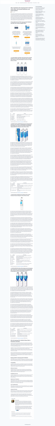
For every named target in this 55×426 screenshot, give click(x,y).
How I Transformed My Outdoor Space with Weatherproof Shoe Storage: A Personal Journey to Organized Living (40, 39)
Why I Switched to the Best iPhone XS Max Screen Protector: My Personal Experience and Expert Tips (40, 8)
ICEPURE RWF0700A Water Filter (17, 268)
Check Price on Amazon (16, 36)
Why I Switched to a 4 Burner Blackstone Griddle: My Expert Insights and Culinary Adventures (40, 12)
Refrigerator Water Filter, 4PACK (23, 126)
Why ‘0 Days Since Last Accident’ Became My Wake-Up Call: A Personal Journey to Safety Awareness (22, 416)
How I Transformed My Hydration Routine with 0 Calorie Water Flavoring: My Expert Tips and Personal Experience (20, 415)
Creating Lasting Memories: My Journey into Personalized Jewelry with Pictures (40, 28)
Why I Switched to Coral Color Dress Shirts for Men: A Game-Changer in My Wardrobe (40, 21)
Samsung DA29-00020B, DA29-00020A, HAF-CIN (20, 194)
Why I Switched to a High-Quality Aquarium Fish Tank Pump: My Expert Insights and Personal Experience (40, 24)
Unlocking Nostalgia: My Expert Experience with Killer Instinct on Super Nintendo (40, 15)
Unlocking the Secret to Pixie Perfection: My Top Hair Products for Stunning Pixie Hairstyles (40, 18)
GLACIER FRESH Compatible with (17, 57)
